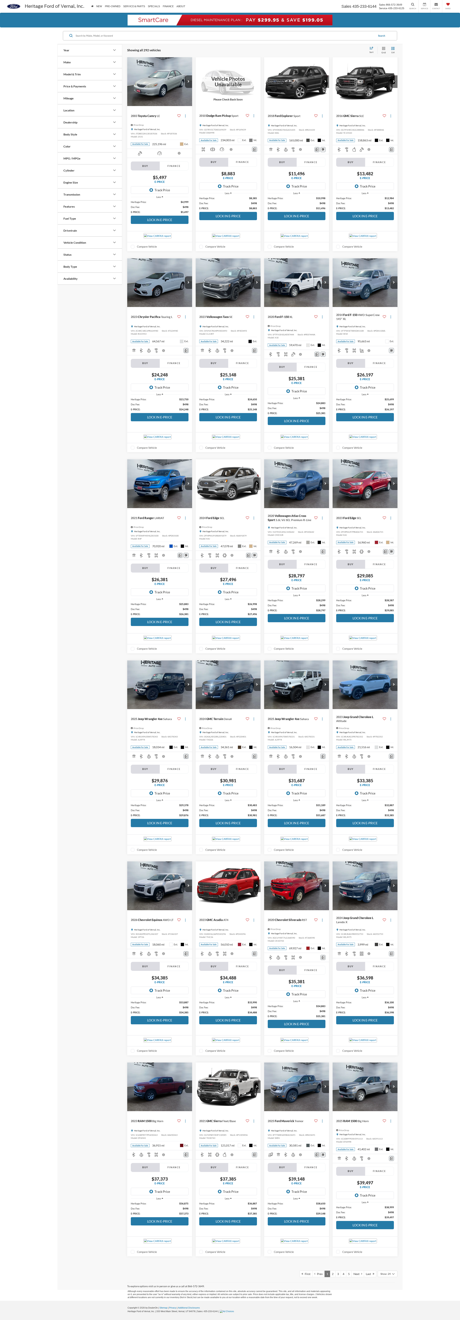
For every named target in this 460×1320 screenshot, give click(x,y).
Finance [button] (168, 6)
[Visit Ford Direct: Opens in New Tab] (227, 1311)
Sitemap (163, 1308)
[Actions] (185, 116)
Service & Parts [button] (134, 6)
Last (369, 1274)
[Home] (92, 6)
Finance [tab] (174, 166)
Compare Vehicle (147, 246)
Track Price (162, 190)
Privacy (172, 1308)
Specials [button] (154, 6)
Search (381, 35)
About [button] (180, 6)
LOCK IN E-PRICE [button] (159, 220)
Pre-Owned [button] (112, 6)
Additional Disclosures (189, 1308)
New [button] (99, 6)
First (306, 1274)
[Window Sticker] (323, 149)
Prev (319, 1274)
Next (357, 1274)
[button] (188, 81)
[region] (159, 207)
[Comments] (254, 149)
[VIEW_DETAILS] (228, 81)
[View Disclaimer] (179, 153)
